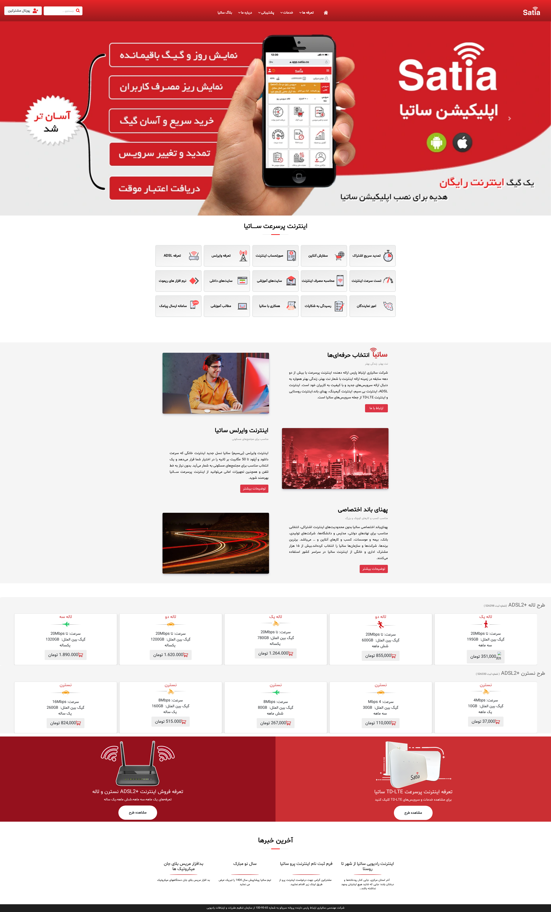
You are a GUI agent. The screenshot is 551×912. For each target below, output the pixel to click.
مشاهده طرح (413, 812)
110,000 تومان (378, 723)
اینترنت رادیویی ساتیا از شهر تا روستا (367, 866)
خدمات (288, 12)
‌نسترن (486, 685)
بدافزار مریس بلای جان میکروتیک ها (183, 866)
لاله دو (380, 617)
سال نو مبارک (245, 864)
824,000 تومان (63, 723)
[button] (41, 118)
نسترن (381, 685)
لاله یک (485, 617)
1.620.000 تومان (168, 655)
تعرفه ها (308, 12)
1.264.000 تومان (273, 653)
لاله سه (65, 617)
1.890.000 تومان (63, 655)
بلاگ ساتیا (225, 12)
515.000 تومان (168, 722)
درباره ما (246, 12)
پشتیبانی (267, 12)
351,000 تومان (483, 657)
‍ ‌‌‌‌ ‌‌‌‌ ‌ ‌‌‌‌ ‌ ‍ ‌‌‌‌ (321, 12)
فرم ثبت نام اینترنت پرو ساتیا (306, 864)
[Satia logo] (531, 10)
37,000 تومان (483, 722)
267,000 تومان (273, 723)
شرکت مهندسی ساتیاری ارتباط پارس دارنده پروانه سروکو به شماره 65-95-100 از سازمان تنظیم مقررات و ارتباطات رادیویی (275, 908)
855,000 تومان (378, 656)
